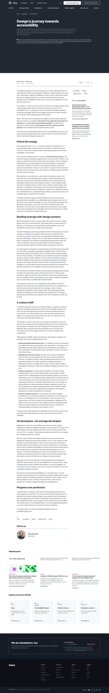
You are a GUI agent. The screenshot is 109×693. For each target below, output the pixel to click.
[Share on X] (85, 82)
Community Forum (75, 670)
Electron (58, 674)
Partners (58, 670)
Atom (57, 672)
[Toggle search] (60, 3)
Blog (15, 3)
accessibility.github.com (24, 511)
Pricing (42, 677)
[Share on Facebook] (88, 82)
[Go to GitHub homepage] (12, 665)
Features (43, 667)
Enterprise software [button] (53, 8)
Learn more (37, 620)
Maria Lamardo (76, 138)
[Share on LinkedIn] (91, 82)
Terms (19, 689)
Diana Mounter (20, 81)
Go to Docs (14, 620)
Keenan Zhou (84, 118)
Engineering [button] (38, 8)
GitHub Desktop (60, 677)
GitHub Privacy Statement (80, 650)
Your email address (69, 642)
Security (43, 670)
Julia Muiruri (75, 588)
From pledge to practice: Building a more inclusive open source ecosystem (81, 126)
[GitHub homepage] (10, 3)
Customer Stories (45, 674)
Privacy (23, 689)
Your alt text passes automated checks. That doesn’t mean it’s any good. (23, 577)
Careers (89, 672)
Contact (73, 677)
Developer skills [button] (23, 8)
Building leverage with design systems (39, 216)
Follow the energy (27, 141)
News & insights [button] (69, 8)
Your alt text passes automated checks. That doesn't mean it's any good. (81, 106)
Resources (43, 679)
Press (88, 674)
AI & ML (42, 574)
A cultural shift (25, 302)
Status (73, 674)
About (88, 667)
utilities (29, 238)
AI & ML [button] (11, 8)
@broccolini (29, 81)
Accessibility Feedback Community (27, 469)
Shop (88, 677)
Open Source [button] (84, 8)
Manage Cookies (29, 689)
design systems (42, 519)
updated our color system (45, 277)
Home (18, 13)
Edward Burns (44, 586)
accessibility (26, 519)
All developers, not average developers (39, 421)
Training (73, 672)
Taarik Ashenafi (76, 118)
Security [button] (96, 8)
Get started (84, 620)
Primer (27, 223)
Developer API (59, 667)
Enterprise (43, 672)
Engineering (24, 13)
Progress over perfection (31, 487)
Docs (72, 667)
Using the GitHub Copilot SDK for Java (54, 576)
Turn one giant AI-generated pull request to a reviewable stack (83, 577)
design (33, 519)
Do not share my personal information (42, 689)
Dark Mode (52, 260)
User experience (34, 13)
